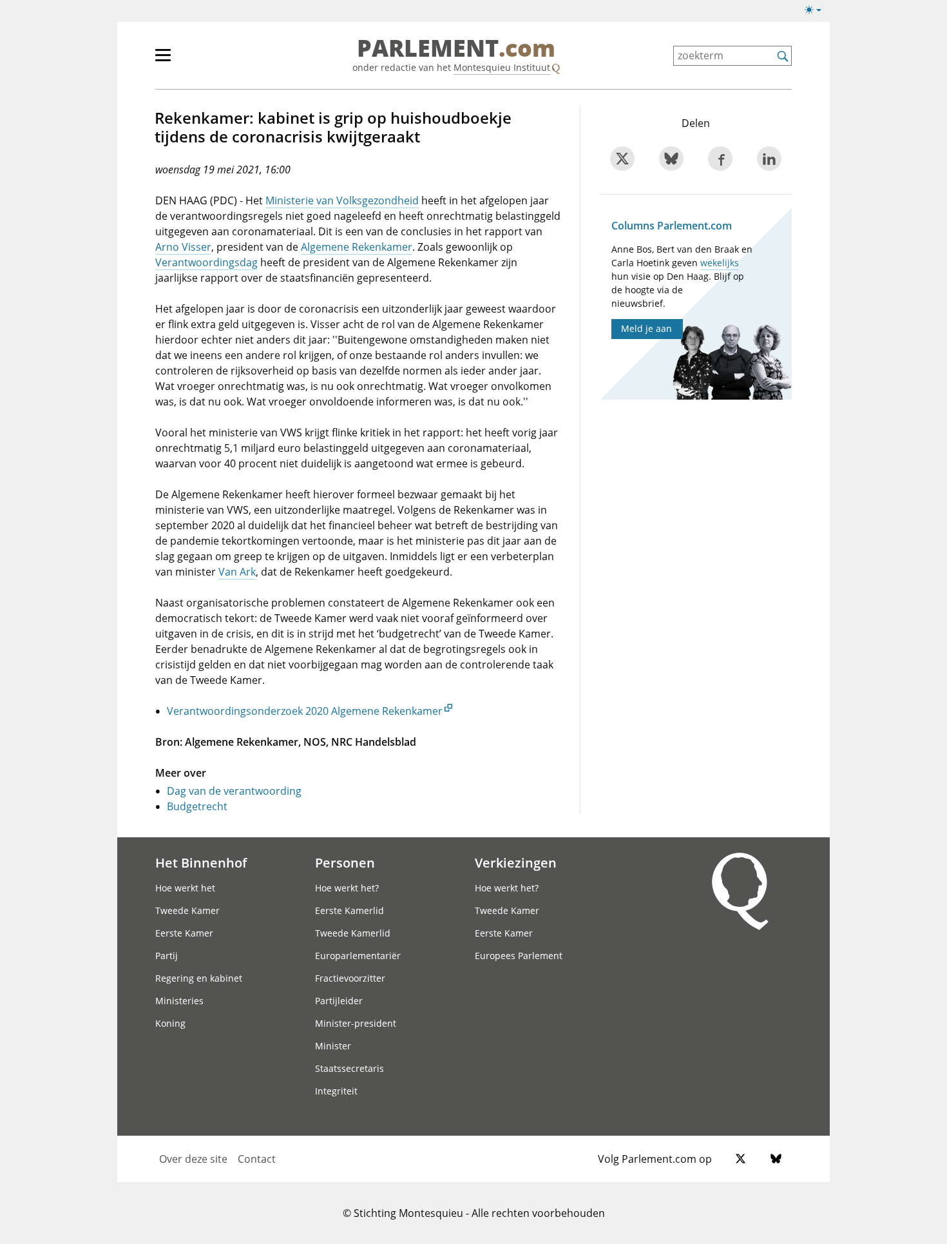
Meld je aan (646, 328)
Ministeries (179, 1001)
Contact (257, 1159)
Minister (333, 1046)
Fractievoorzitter (350, 978)
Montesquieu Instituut (502, 67)
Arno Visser (183, 247)
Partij (166, 955)
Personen (345, 862)
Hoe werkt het (185, 888)
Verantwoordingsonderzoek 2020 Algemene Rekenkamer (305, 711)
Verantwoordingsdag (206, 262)
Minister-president (355, 1023)
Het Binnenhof (201, 862)
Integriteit (336, 1091)
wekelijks (719, 263)
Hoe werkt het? (347, 888)
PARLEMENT (456, 49)
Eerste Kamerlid (349, 910)
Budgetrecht (197, 806)
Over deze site (193, 1159)
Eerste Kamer (184, 933)
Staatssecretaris (349, 1068)
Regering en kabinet (198, 978)
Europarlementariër (358, 955)
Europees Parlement (518, 955)
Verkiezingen (516, 862)
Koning (170, 1023)
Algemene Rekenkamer (356, 247)
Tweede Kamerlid (352, 933)
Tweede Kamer (187, 910)
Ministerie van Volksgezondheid (342, 200)
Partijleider (339, 1001)
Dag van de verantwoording (234, 791)
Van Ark (237, 572)
